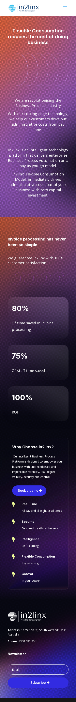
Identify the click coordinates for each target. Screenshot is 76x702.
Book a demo (28, 490)
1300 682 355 (27, 641)
